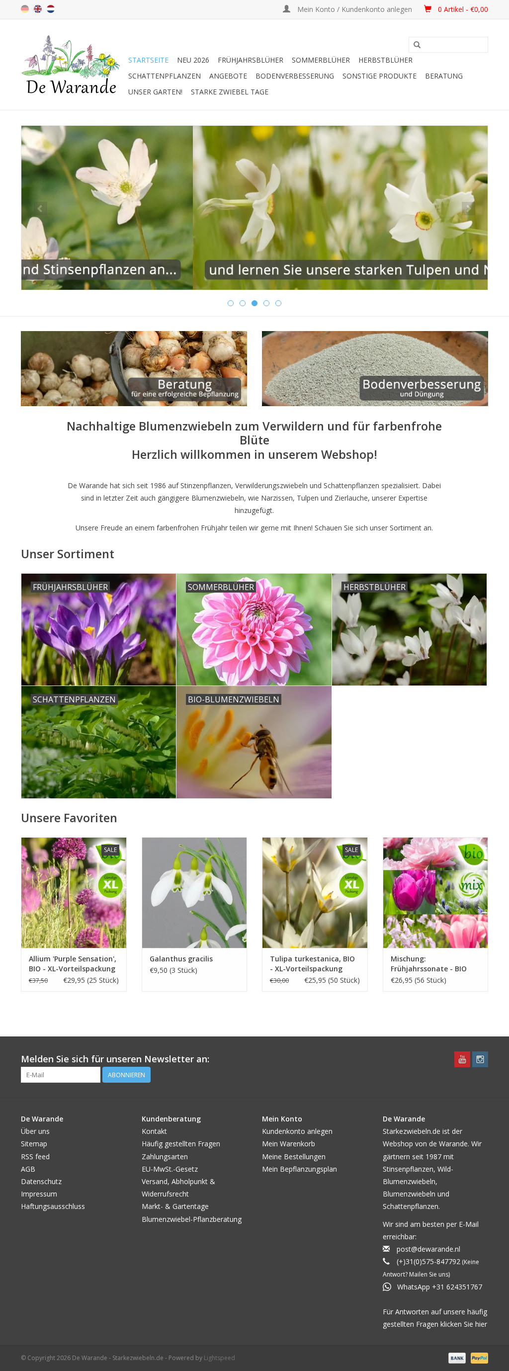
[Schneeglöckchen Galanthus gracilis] (195, 892)
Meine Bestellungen (294, 1156)
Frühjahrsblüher (250, 60)
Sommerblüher (321, 60)
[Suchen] (417, 45)
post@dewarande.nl (428, 1249)
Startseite (148, 60)
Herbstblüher (385, 60)
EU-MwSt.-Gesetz (170, 1169)
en (38, 9)
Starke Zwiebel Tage (229, 91)
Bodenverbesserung (294, 76)
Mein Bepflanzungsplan (299, 1169)
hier (481, 1324)
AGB (28, 1169)
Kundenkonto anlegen (297, 1131)
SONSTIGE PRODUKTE (379, 76)
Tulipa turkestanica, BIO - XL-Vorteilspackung (312, 963)
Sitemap (34, 1143)
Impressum (39, 1194)
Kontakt (154, 1131)
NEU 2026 (193, 60)
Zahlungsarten (165, 1156)
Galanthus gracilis (181, 958)
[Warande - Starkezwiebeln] (73, 64)
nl (51, 9)
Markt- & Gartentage (175, 1206)
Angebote (228, 76)
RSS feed (35, 1156)
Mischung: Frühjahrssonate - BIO (429, 963)
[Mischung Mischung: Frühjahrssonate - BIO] (436, 892)
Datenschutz (41, 1181)
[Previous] (40, 208)
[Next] (468, 208)
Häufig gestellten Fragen (181, 1143)
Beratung (444, 76)
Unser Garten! (155, 91)
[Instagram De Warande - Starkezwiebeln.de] (480, 1059)
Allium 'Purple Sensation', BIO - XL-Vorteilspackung (72, 963)
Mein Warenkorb (288, 1143)
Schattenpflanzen (164, 76)
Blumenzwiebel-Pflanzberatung (192, 1219)
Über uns (35, 1131)
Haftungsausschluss (53, 1206)
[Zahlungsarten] (456, 1358)
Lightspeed (219, 1358)
